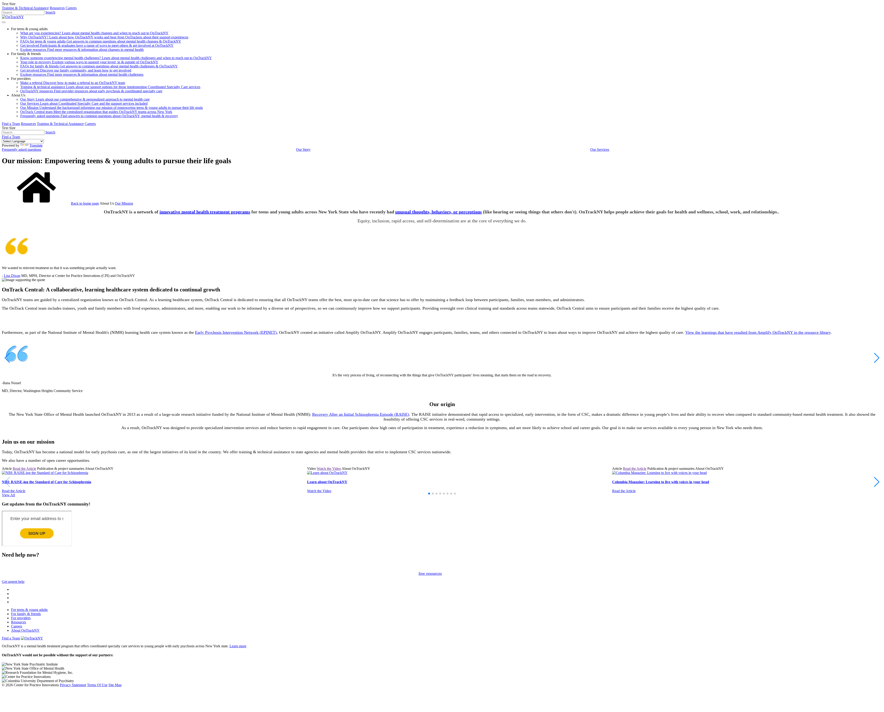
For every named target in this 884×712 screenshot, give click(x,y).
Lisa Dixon (12, 276)
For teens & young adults (29, 610)
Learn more (238, 646)
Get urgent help (13, 582)
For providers (21, 618)
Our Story (303, 149)
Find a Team (11, 124)
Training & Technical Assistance (25, 8)
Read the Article (24, 469)
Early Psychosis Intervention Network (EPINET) (236, 332)
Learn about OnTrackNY (327, 482)
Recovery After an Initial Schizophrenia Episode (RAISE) (360, 414)
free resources (430, 573)
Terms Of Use (97, 685)
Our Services (599, 149)
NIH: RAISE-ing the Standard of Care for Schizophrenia (46, 482)
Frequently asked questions (21, 149)
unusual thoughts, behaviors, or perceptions (438, 211)
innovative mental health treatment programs (205, 211)
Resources (57, 8)
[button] (7, 358)
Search (50, 12)
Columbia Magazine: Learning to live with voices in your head (660, 482)
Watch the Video (329, 469)
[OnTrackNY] (13, 17)
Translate (36, 145)
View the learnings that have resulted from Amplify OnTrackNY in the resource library (758, 332)
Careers (71, 8)
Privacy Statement (73, 685)
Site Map (115, 685)
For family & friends (26, 614)
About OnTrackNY (25, 630)
